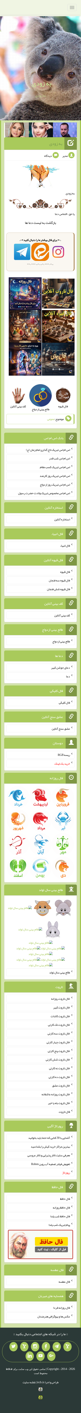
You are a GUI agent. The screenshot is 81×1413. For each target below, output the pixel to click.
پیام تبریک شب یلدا (59, 1225)
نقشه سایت (29, 1382)
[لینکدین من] (30, 1356)
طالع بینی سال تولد (59, 972)
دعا (30, 222)
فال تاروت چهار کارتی (58, 1042)
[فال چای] (58, 360)
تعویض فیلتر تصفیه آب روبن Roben (50, 1164)
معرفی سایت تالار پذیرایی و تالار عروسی (48, 1155)
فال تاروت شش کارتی (58, 1059)
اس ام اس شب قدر (59, 458)
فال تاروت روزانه (60, 999)
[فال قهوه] (58, 327)
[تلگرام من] (57, 1347)
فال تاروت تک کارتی (59, 1025)
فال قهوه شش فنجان (58, 589)
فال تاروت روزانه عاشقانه (56, 1094)
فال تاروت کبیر (61, 1007)
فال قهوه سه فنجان (59, 580)
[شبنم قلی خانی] (17, 131)
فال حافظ (65, 1199)
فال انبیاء (65, 545)
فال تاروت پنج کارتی (59, 1051)
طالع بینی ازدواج (61, 641)
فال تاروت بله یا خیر (59, 1103)
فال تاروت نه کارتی (59, 1068)
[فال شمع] (25, 327)
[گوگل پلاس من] (51, 1356)
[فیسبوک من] (46, 1347)
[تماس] (24, 1347)
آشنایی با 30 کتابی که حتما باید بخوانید (49, 1138)
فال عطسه (64, 1281)
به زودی (41, 83)
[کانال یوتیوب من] (40, 1356)
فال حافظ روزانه (61, 1207)
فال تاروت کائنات (60, 1016)
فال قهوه (65, 571)
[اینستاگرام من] (35, 1347)
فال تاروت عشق (61, 1085)
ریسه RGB (64, 755)
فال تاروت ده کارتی (59, 1077)
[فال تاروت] (58, 295)
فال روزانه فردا (61, 1308)
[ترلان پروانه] (41, 131)
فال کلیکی (64, 702)
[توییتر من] (13, 1347)
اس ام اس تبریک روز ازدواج (55, 484)
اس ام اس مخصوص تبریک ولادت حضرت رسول (44, 493)
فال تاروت (64, 1111)
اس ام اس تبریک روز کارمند (55, 476)
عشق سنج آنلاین (61, 728)
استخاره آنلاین (62, 519)
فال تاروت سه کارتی (59, 1033)
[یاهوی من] (67, 1347)
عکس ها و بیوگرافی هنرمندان (53, 1316)
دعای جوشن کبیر (60, 667)
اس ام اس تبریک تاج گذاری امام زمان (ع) (48, 449)
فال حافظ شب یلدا (60, 1216)
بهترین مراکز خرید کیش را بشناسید (50, 1146)
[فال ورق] (25, 360)
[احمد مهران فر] (65, 131)
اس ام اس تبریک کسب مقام (55, 467)
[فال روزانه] (25, 295)
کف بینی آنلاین (62, 615)
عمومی (51, 419)
